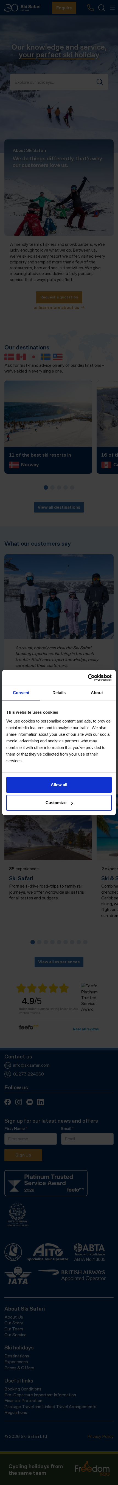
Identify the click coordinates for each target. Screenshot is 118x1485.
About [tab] (97, 692)
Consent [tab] (21, 692)
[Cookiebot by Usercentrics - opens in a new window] (88, 677)
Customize (56, 802)
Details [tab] (59, 692)
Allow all (59, 784)
